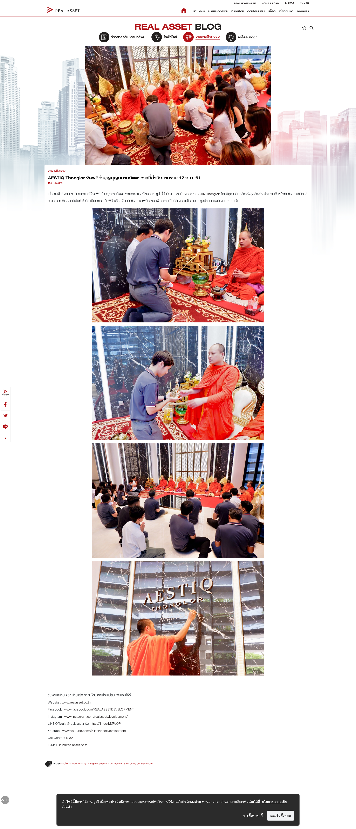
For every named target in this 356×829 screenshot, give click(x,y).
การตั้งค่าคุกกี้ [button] (253, 815)
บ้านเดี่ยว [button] (199, 11)
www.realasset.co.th (76, 702)
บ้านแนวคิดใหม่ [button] (218, 11)
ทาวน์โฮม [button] (237, 11)
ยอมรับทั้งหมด (280, 815)
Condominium (105, 764)
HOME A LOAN (270, 3)
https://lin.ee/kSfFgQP (105, 724)
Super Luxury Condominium (137, 764)
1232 (69, 738)
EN (307, 3)
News (117, 764)
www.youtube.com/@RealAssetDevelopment (94, 731)
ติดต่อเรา (303, 11)
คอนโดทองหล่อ (68, 764)
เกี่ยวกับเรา (286, 11)
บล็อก (272, 11)
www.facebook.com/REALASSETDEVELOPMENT (99, 709)
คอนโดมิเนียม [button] (256, 11)
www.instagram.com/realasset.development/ (96, 717)
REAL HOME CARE (245, 3)
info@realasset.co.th (73, 745)
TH (301, 3)
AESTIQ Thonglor (206, 194)
